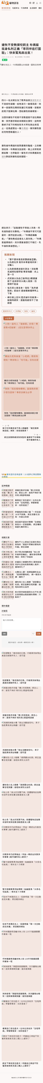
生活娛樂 (33, 8)
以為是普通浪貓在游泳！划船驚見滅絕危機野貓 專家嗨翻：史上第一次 (23, 271)
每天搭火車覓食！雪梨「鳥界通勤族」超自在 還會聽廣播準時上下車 (23, 290)
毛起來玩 (15, 8)
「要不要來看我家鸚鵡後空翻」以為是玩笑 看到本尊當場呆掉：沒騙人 (23, 262)
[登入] (37, 3)
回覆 (38, 634)
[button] (30, 3)
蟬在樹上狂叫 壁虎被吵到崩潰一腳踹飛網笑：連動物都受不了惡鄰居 (23, 300)
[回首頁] (10, 3)
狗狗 (26, 311)
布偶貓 (18, 311)
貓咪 (33, 311)
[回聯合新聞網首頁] (5, 3)
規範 (4, 634)
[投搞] (34, 3)
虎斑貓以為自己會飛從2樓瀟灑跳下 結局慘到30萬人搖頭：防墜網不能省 (22, 281)
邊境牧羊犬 (7, 311)
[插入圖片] (33, 634)
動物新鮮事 (6, 8)
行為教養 (24, 8)
